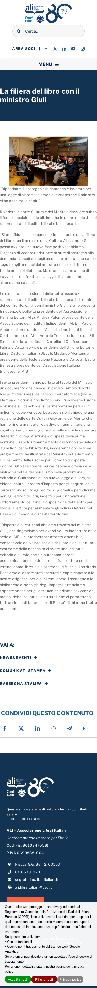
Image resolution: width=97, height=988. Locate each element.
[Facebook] (5, 728)
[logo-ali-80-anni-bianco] (30, 779)
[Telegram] (69, 728)
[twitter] (55, 49)
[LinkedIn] (38, 728)
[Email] (86, 728)
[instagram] (83, 49)
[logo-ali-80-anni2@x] (48, 5)
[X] (21, 728)
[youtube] (73, 49)
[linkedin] (64, 49)
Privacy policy (71, 979)
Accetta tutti (18, 979)
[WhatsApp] (53, 728)
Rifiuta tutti (44, 979)
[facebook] (46, 49)
